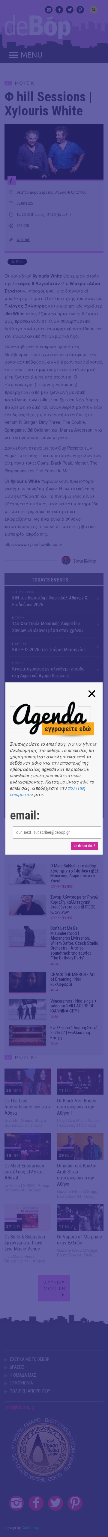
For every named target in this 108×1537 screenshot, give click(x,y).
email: (25, 816)
